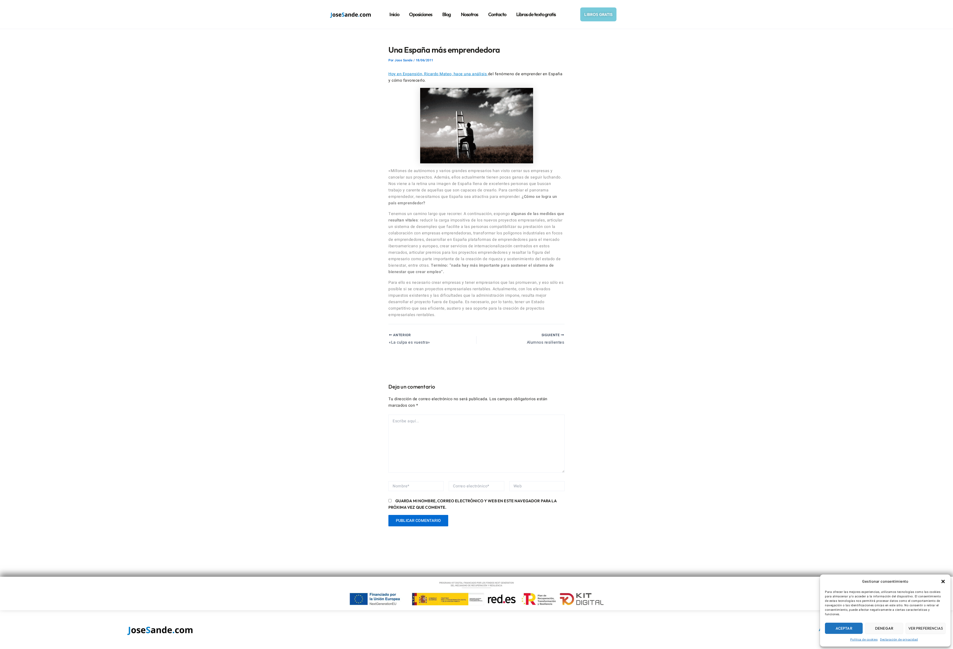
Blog (446, 14)
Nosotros (469, 14)
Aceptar (844, 628)
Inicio (394, 14)
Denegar (884, 628)
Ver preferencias (925, 628)
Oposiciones (420, 14)
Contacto (497, 14)
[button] (943, 581)
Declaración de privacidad (899, 639)
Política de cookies (864, 639)
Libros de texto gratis (536, 14)
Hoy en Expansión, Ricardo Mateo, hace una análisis (438, 74)
